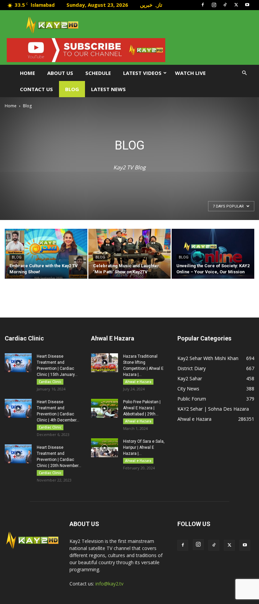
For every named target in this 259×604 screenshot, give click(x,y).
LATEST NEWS (108, 89)
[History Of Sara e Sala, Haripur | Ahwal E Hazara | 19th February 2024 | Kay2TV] (104, 447)
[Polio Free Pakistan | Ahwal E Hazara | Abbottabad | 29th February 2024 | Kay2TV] (104, 408)
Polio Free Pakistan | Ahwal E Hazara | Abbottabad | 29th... (142, 408)
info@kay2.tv (109, 583)
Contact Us (36, 89)
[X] (236, 4)
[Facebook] (203, 4)
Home (27, 73)
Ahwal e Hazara (138, 381)
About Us (60, 73)
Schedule (98, 73)
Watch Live (190, 73)
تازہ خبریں (151, 4)
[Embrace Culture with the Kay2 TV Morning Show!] (46, 254)
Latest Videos (142, 73)
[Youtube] (247, 4)
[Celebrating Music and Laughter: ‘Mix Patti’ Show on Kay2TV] (129, 254)
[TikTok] (225, 4)
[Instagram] (214, 4)
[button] (244, 73)
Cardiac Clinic (50, 381)
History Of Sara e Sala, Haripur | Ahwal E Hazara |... (144, 447)
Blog (72, 89)
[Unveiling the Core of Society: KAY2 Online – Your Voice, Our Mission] (213, 254)
